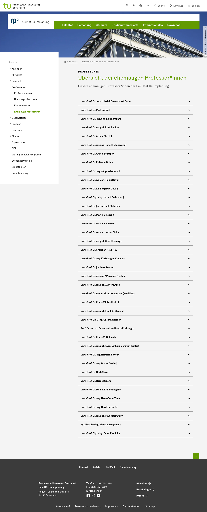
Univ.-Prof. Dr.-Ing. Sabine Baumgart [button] (101, 118)
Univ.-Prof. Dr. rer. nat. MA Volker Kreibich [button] (103, 276)
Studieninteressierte (125, 25)
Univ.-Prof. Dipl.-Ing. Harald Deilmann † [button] (102, 197)
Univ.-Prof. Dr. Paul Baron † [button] (95, 110)
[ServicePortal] (140, 5)
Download (173, 25)
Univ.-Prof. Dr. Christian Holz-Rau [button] (99, 249)
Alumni (15, 136)
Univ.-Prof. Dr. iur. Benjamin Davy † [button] (99, 188)
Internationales (153, 25)
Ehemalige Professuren (27, 111)
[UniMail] (148, 5)
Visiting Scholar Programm (27, 154)
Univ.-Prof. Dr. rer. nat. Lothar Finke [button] (100, 232)
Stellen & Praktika (22, 160)
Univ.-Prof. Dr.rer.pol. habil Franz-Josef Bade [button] (106, 101)
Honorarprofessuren (25, 99)
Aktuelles (17, 74)
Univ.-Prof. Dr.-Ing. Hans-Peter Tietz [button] (100, 398)
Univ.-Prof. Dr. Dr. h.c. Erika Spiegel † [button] (101, 389)
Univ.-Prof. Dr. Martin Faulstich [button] (97, 223)
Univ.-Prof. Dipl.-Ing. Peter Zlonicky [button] (100, 433)
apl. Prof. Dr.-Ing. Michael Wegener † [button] (101, 424)
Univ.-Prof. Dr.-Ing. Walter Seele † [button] (99, 363)
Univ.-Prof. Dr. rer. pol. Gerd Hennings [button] (101, 241)
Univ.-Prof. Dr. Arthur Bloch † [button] (96, 136)
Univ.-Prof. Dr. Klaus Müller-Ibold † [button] (100, 302)
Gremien (16, 123)
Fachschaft (18, 130)
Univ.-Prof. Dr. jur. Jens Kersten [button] (97, 267)
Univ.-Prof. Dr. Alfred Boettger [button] (97, 153)
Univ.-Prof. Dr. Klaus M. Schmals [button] (98, 337)
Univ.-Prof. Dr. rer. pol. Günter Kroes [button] (100, 284)
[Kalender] (126, 5)
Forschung (84, 25)
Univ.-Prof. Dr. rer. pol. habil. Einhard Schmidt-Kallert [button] (110, 345)
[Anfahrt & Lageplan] (133, 5)
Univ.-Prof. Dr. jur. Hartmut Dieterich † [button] (101, 206)
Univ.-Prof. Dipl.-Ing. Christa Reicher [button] (101, 319)
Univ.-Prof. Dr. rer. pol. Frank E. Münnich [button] (102, 310)
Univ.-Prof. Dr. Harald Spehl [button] (96, 380)
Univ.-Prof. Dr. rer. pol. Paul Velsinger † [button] (102, 415)
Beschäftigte (19, 117)
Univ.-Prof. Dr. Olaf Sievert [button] (95, 372)
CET (14, 148)
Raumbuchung (20, 173)
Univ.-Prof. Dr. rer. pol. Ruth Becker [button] (100, 127)
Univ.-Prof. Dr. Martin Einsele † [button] (97, 214)
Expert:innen (19, 142)
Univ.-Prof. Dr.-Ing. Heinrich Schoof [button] (100, 354)
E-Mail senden (94, 490)
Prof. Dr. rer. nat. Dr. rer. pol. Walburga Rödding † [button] (107, 328)
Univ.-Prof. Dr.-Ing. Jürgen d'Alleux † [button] (100, 171)
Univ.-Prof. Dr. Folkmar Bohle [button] (97, 162)
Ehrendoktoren (22, 105)
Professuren (18, 87)
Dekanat (16, 81)
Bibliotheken (19, 166)
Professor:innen (23, 93)
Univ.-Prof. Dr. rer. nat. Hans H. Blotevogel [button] (103, 144)
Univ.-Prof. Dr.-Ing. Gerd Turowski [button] (99, 407)
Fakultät (67, 25)
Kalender (17, 68)
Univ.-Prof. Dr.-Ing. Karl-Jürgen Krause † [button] (103, 258)
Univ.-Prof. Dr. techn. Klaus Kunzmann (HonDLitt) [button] (108, 293)
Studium (101, 25)
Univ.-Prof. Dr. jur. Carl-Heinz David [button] (100, 179)
